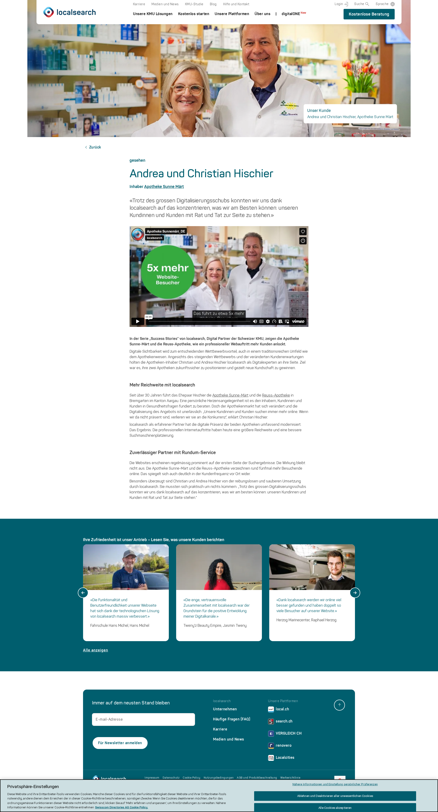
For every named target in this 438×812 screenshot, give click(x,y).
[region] (219, 795)
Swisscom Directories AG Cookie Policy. (121, 807)
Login (339, 4)
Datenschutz (171, 777)
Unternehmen (225, 709)
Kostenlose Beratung (369, 14)
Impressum (152, 777)
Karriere (139, 4)
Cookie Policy (192, 777)
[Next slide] (355, 592)
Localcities (285, 757)
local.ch (282, 709)
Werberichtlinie (290, 777)
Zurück (95, 147)
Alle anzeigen (95, 650)
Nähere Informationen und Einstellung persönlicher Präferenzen (335, 784)
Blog (213, 4)
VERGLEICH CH (289, 733)
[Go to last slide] (83, 592)
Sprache (382, 4)
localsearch (222, 701)
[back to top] (339, 705)
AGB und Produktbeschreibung (257, 777)
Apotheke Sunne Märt (164, 186)
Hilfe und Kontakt (236, 4)
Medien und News (165, 4)
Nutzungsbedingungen (219, 777)
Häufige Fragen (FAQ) (231, 719)
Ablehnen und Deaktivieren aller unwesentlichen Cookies (335, 796)
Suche (359, 4)
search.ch (284, 721)
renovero (284, 745)
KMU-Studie (194, 4)
